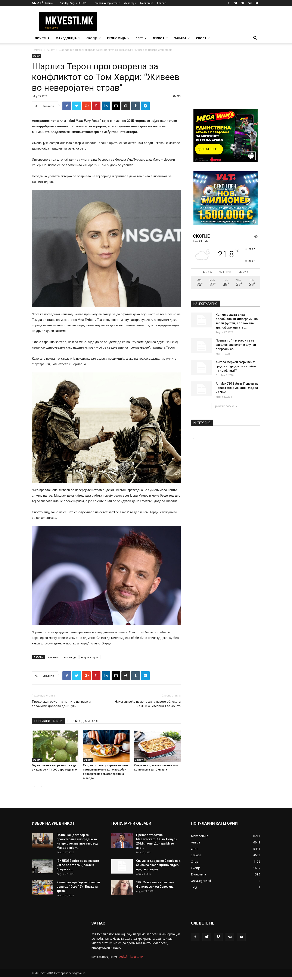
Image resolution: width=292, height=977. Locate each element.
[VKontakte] (250, 3)
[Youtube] (257, 3)
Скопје (91, 38)
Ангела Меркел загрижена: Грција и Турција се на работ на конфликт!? (236, 366)
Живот (159, 38)
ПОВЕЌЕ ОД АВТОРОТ (83, 721)
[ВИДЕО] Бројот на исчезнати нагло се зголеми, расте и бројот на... (78, 865)
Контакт (161, 2)
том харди (70, 657)
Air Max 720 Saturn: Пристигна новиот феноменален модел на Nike (237, 388)
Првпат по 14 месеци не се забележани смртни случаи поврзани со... (236, 345)
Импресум (130, 2)
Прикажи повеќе (224, 406)
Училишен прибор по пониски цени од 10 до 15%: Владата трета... (78, 887)
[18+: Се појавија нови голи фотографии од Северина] (122, 887)
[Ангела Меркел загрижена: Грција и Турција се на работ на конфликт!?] (201, 367)
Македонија (66, 38)
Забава (180, 38)
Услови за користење (107, 2)
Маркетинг (146, 2)
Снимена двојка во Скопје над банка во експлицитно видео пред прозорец (158, 865)
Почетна (42, 38)
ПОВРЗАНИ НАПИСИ (48, 721)
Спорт (201, 38)
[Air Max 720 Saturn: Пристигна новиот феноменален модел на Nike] (201, 388)
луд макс (53, 657)
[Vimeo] (243, 3)
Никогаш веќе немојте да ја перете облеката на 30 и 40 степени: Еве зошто (148, 704)
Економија (116, 38)
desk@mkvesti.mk (130, 956)
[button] (255, 38)
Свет (139, 38)
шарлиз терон (90, 657)
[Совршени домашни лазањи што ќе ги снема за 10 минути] (157, 746)
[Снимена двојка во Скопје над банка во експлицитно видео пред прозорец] (122, 866)
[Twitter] (236, 3)
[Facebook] (229, 3)
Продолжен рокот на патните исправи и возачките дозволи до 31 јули (61, 704)
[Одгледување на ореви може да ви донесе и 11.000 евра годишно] (55, 746)
